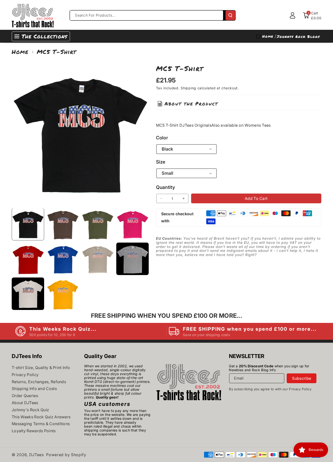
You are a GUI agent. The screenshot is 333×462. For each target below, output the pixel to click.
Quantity (165, 187)
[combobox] (146, 15)
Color (162, 137)
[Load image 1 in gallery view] (28, 224)
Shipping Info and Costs (34, 388)
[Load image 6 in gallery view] (63, 259)
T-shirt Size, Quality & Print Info (41, 367)
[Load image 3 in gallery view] (97, 224)
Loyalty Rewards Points (34, 430)
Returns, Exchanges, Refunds (39, 381)
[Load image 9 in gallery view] (28, 293)
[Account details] (292, 15)
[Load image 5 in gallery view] (28, 259)
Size (161, 161)
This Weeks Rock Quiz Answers (41, 416)
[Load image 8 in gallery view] (132, 259)
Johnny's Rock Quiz (30, 409)
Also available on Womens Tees (241, 125)
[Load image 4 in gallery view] (132, 224)
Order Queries (25, 395)
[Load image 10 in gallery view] (63, 293)
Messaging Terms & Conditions (41, 423)
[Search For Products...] (230, 15)
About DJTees (25, 402)
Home (20, 51)
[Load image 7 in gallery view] (97, 259)
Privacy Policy (25, 374)
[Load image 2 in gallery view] (63, 224)
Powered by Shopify (66, 454)
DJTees (36, 454)
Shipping (188, 88)
